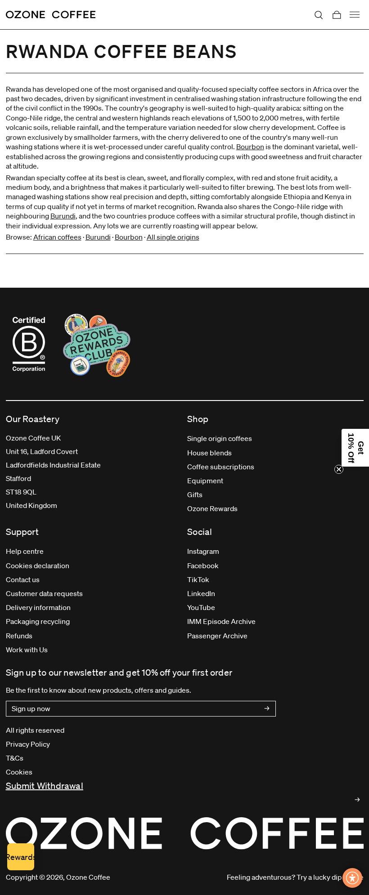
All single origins (173, 236)
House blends (209, 452)
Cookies (19, 771)
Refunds (19, 635)
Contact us (23, 579)
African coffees (57, 236)
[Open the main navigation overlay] (355, 15)
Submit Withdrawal (44, 785)
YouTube (201, 607)
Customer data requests (44, 593)
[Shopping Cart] (337, 15)
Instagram (203, 551)
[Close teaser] (338, 469)
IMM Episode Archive (221, 621)
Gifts (194, 494)
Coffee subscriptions (220, 466)
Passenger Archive (217, 635)
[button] (355, 448)
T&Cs (14, 757)
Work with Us (27, 649)
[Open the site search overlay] (319, 15)
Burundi (63, 215)
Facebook (203, 565)
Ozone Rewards (212, 508)
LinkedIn (201, 593)
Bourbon (250, 146)
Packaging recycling (38, 621)
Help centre (25, 551)
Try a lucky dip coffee (330, 877)
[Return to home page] (51, 15)
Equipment (205, 480)
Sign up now (31, 708)
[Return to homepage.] (185, 833)
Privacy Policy (28, 743)
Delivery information (38, 607)
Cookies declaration (37, 565)
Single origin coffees (219, 438)
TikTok (198, 579)
